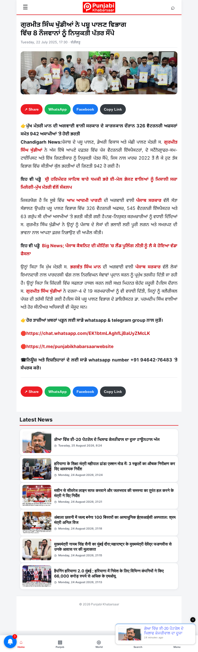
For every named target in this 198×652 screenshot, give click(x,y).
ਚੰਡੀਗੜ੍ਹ (75, 42)
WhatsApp (57, 109)
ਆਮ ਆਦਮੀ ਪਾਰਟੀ (84, 200)
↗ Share (31, 109)
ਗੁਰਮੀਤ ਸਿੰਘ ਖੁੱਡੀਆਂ (44, 291)
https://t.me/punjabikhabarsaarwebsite (69, 346)
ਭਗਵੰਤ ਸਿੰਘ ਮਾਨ (85, 266)
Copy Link (113, 109)
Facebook (85, 109)
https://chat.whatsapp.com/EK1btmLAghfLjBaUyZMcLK (88, 333)
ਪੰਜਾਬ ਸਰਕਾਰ (147, 200)
